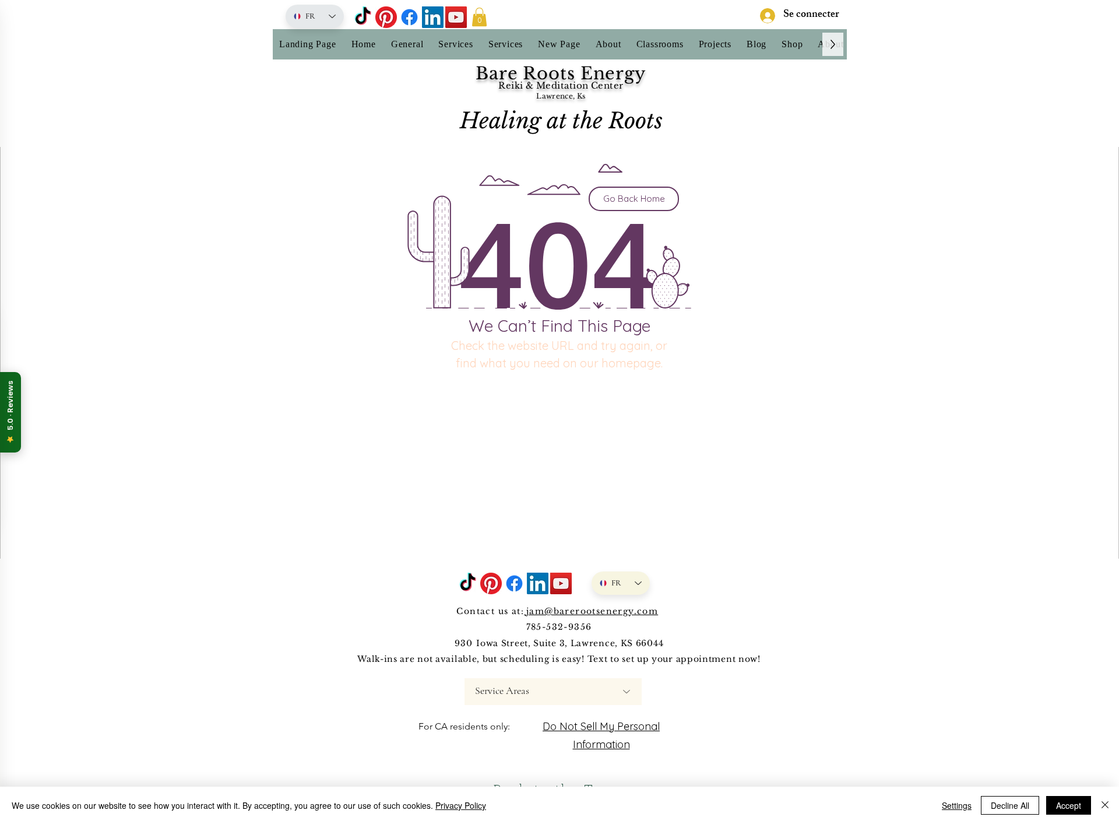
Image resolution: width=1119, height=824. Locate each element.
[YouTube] (456, 17)
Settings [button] (957, 805)
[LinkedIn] (433, 17)
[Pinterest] (386, 17)
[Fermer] (1105, 805)
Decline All (1010, 805)
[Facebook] (409, 17)
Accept (1068, 805)
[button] (479, 17)
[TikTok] (363, 17)
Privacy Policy (460, 805)
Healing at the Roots (561, 120)
